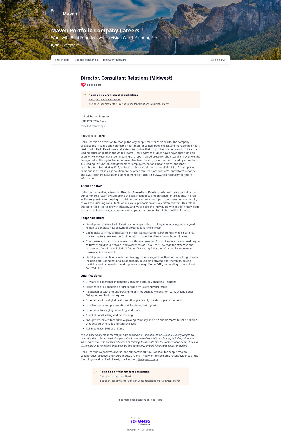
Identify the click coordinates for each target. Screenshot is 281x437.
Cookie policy (148, 429)
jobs (62, 60)
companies (86, 60)
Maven (70, 14)
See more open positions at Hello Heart (140, 399)
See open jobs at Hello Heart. (105, 99)
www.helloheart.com (167, 175)
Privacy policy (133, 429)
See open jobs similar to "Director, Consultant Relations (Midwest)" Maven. (129, 103)
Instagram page (148, 359)
